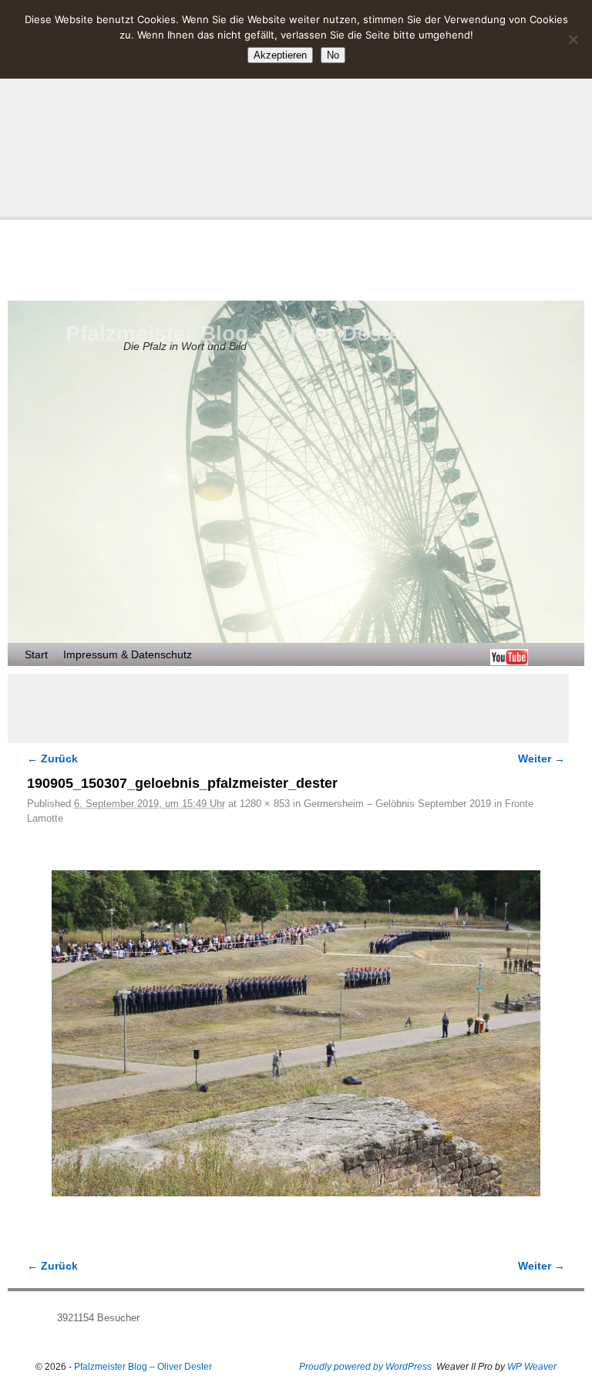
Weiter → (541, 758)
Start (36, 654)
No (333, 55)
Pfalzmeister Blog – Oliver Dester (237, 333)
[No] (572, 39)
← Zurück (52, 758)
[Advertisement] (296, 108)
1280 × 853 (265, 803)
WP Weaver (532, 1366)
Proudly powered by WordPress (365, 1366)
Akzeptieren (280, 55)
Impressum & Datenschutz (127, 654)
